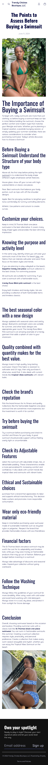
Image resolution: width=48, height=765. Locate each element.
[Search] (9, 4)
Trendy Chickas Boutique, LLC (19, 756)
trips (37, 256)
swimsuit (6, 175)
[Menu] (3, 4)
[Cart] (45, 4)
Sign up (38, 745)
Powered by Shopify (38, 756)
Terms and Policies (24, 761)
